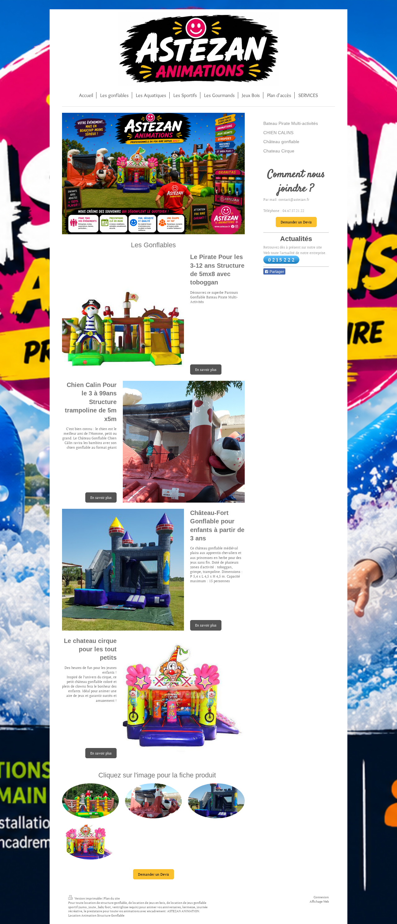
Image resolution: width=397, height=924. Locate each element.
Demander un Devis (153, 874)
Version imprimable (88, 898)
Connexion (321, 897)
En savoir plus (205, 369)
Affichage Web (319, 902)
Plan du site (112, 898)
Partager (276, 272)
